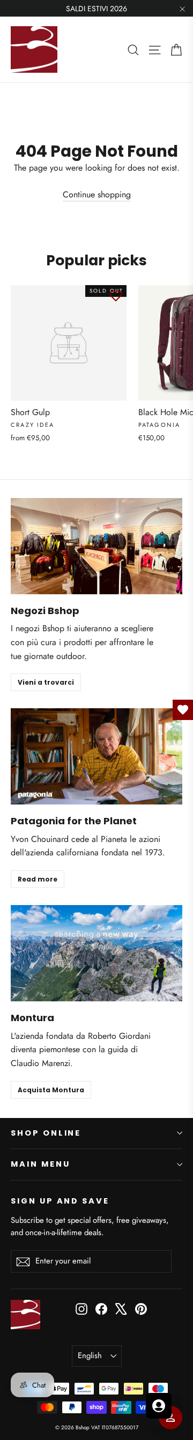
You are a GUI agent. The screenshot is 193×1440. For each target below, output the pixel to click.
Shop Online (46, 1133)
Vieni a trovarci (46, 682)
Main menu (40, 1164)
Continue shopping (97, 194)
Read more (37, 879)
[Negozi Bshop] (96, 546)
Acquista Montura (51, 1089)
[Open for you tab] (159, 1406)
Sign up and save (60, 1201)
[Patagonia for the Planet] (96, 756)
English (90, 1355)
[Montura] (96, 953)
